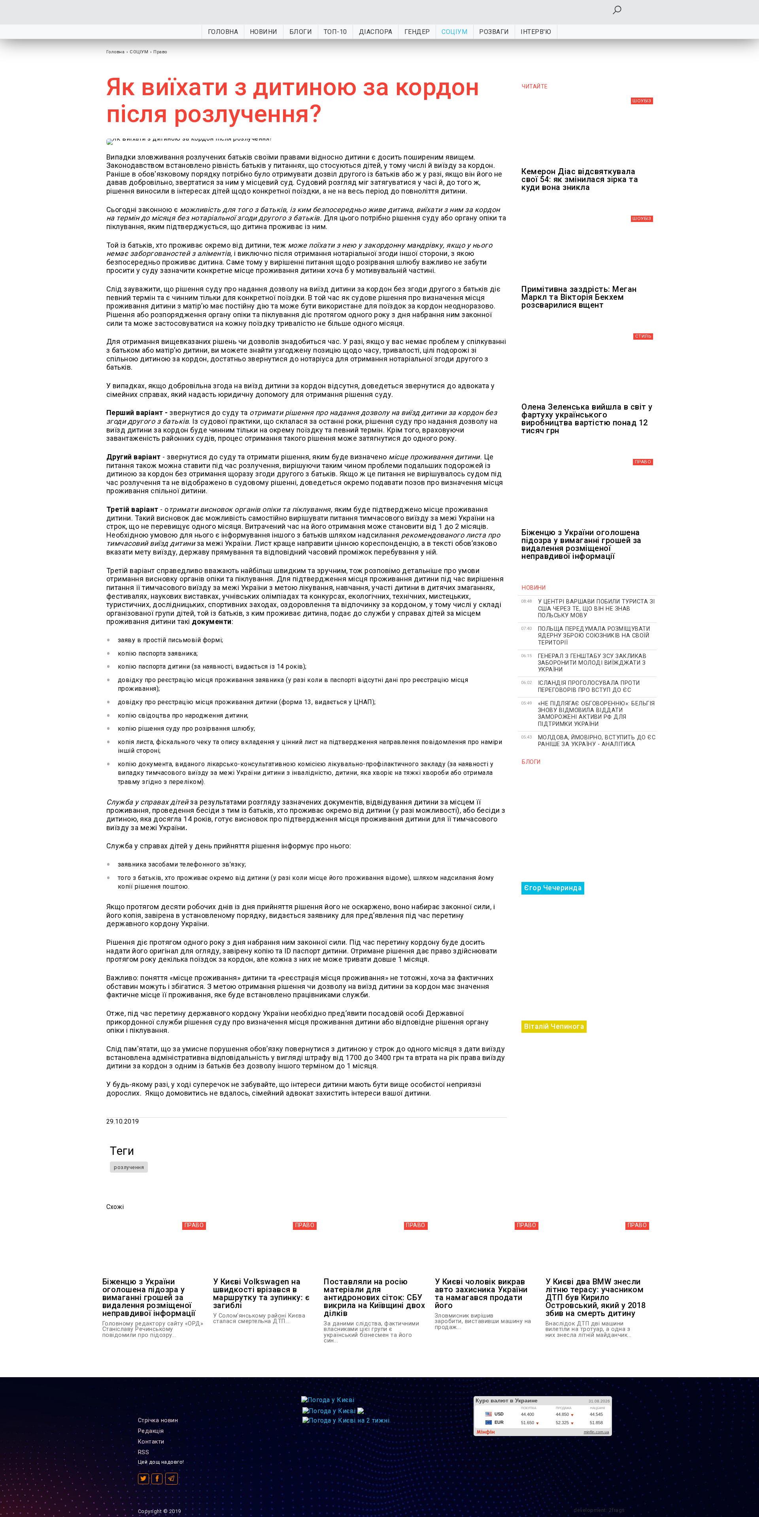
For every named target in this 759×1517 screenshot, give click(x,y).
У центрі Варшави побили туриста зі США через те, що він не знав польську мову (596, 608)
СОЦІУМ (454, 32)
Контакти (151, 1441)
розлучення (129, 1167)
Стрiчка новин (158, 1420)
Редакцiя (151, 1431)
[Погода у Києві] (328, 1400)
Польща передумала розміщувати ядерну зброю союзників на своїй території (594, 636)
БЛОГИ (300, 32)
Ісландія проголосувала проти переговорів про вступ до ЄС (589, 686)
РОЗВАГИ (494, 32)
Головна (223, 32)
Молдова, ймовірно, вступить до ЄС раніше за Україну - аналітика (597, 741)
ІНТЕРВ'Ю (536, 32)
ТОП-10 (335, 32)
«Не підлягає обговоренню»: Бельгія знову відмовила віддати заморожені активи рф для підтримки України (596, 713)
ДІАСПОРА (376, 32)
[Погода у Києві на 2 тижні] (346, 1418)
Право (160, 52)
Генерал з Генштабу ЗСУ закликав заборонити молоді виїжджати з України (592, 663)
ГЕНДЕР (417, 32)
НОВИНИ (264, 32)
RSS (143, 1452)
